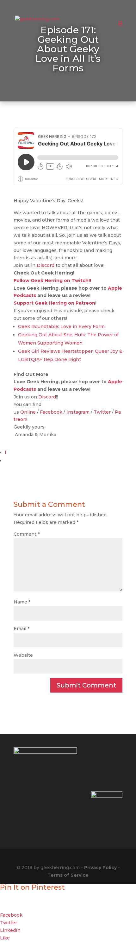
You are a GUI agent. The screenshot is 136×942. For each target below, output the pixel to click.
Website (23, 655)
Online (28, 412)
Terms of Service (68, 875)
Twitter (102, 412)
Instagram (78, 412)
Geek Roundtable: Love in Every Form (61, 326)
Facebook (51, 412)
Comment (27, 534)
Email (21, 628)
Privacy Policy (100, 867)
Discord (45, 265)
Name (22, 602)
